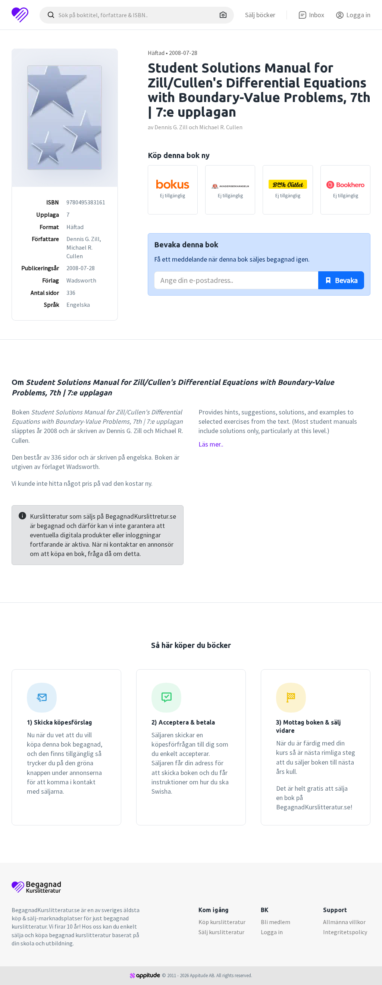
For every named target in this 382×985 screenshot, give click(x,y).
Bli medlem (275, 922)
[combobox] (137, 15)
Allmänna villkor (344, 922)
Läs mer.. (210, 444)
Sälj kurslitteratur (221, 932)
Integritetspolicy (345, 932)
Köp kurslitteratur (221, 922)
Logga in (272, 932)
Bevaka (346, 280)
